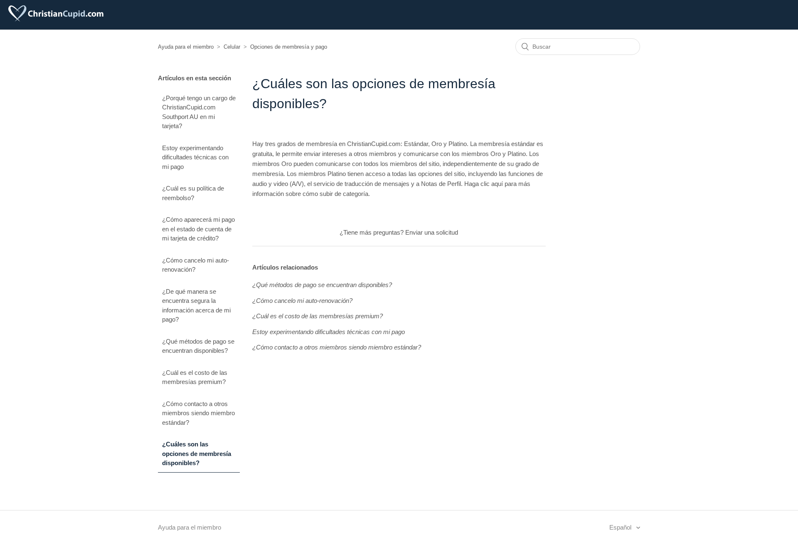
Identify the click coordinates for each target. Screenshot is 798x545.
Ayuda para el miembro (186, 47)
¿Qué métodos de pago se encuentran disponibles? (198, 346)
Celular (232, 47)
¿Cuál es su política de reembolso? (193, 193)
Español (621, 527)
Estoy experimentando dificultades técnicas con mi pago (195, 157)
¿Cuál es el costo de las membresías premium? (194, 377)
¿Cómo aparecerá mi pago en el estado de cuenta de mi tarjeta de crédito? (198, 229)
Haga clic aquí (483, 183)
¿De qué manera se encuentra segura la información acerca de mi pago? (196, 305)
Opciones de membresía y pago (288, 47)
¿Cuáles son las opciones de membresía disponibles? (196, 453)
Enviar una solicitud (431, 232)
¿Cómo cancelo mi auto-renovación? (195, 265)
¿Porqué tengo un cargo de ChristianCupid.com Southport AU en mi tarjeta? (199, 112)
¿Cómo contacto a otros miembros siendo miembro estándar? (198, 413)
